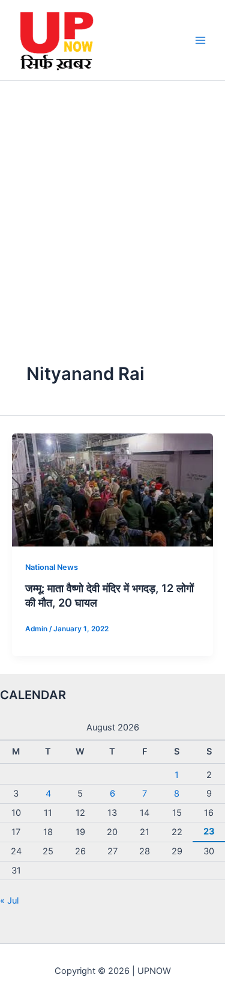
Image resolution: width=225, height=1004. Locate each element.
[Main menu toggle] (200, 40)
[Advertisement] (112, 199)
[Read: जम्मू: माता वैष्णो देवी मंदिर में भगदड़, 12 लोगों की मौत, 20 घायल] (112, 489)
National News (51, 567)
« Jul (9, 900)
